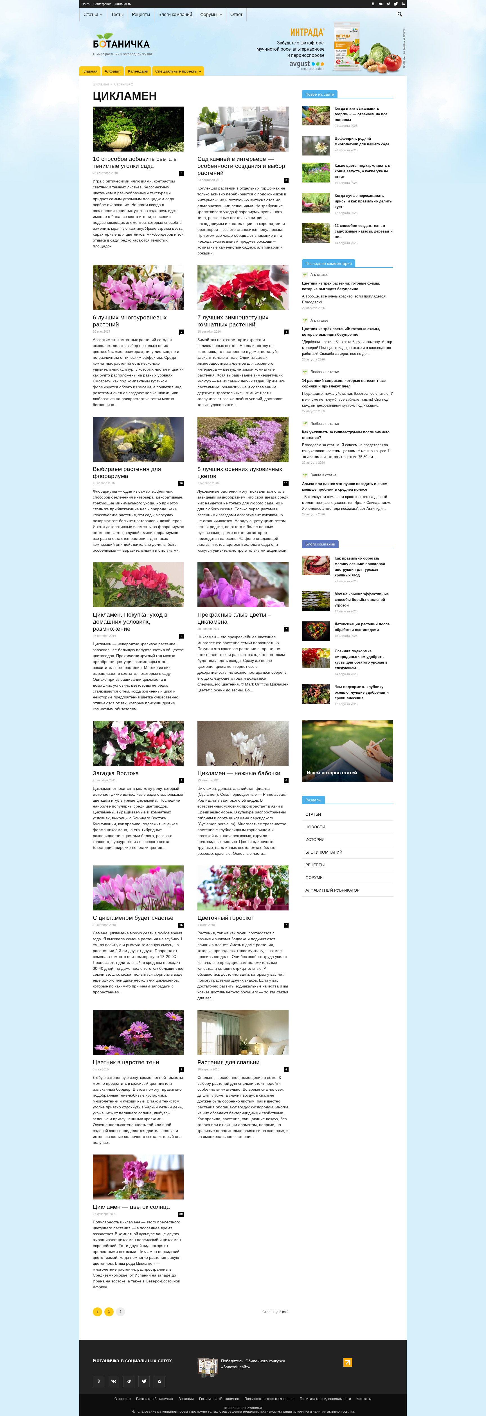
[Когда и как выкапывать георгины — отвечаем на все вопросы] (316, 115)
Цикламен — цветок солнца (131, 1206)
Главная (90, 71)
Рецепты (141, 14)
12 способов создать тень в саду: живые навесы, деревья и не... (364, 231)
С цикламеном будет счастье (133, 917)
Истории (315, 839)
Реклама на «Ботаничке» (219, 1399)
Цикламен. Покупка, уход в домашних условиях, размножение (130, 621)
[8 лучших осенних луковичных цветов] (243, 439)
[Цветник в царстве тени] (138, 1032)
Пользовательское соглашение (269, 1399)
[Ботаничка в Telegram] (388, 4)
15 (181, 924)
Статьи (91, 14)
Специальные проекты (176, 71)
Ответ (236, 14)
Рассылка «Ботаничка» (154, 1399)
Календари (138, 71)
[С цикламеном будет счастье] (138, 887)
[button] (400, 15)
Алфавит (113, 71)
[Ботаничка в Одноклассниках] (373, 4)
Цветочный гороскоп (226, 917)
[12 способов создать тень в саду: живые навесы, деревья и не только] (316, 233)
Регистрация (102, 4)
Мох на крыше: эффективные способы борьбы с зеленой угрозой (362, 599)
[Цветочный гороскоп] (243, 887)
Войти (86, 4)
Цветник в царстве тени (126, 1062)
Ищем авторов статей (332, 772)
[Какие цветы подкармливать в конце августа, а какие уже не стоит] (316, 172)
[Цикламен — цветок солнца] (138, 1177)
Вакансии (186, 1399)
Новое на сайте (319, 94)
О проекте (122, 1399)
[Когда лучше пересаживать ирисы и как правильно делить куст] (316, 203)
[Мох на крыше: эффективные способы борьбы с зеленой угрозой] (316, 601)
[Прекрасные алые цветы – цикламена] (243, 584)
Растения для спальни (228, 1062)
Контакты (364, 1399)
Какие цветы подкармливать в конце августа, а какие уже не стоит (362, 171)
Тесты (117, 14)
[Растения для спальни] (243, 1032)
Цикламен (101, 84)
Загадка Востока (116, 773)
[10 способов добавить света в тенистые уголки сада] (138, 129)
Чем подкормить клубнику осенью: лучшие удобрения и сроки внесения (362, 692)
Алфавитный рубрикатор (332, 890)
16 (181, 483)
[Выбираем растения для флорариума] (138, 439)
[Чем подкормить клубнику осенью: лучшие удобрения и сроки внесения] (316, 694)
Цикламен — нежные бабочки (238, 773)
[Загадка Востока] (138, 743)
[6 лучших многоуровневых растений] (138, 287)
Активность (122, 4)
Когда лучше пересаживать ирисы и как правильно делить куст (363, 201)
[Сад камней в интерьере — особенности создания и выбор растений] (243, 129)
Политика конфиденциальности (325, 1399)
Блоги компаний (175, 14)
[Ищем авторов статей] (347, 751)
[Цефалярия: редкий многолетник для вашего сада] (316, 145)
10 (285, 483)
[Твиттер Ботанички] (395, 4)
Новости (315, 827)
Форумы (208, 14)
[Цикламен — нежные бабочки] (243, 743)
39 (181, 1214)
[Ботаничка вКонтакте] (380, 4)
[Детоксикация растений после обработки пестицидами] (316, 631)
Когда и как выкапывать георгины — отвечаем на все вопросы (361, 114)
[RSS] (403, 4)
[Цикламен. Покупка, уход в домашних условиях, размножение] (138, 584)
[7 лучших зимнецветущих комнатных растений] (243, 287)
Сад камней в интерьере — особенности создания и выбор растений (241, 165)
